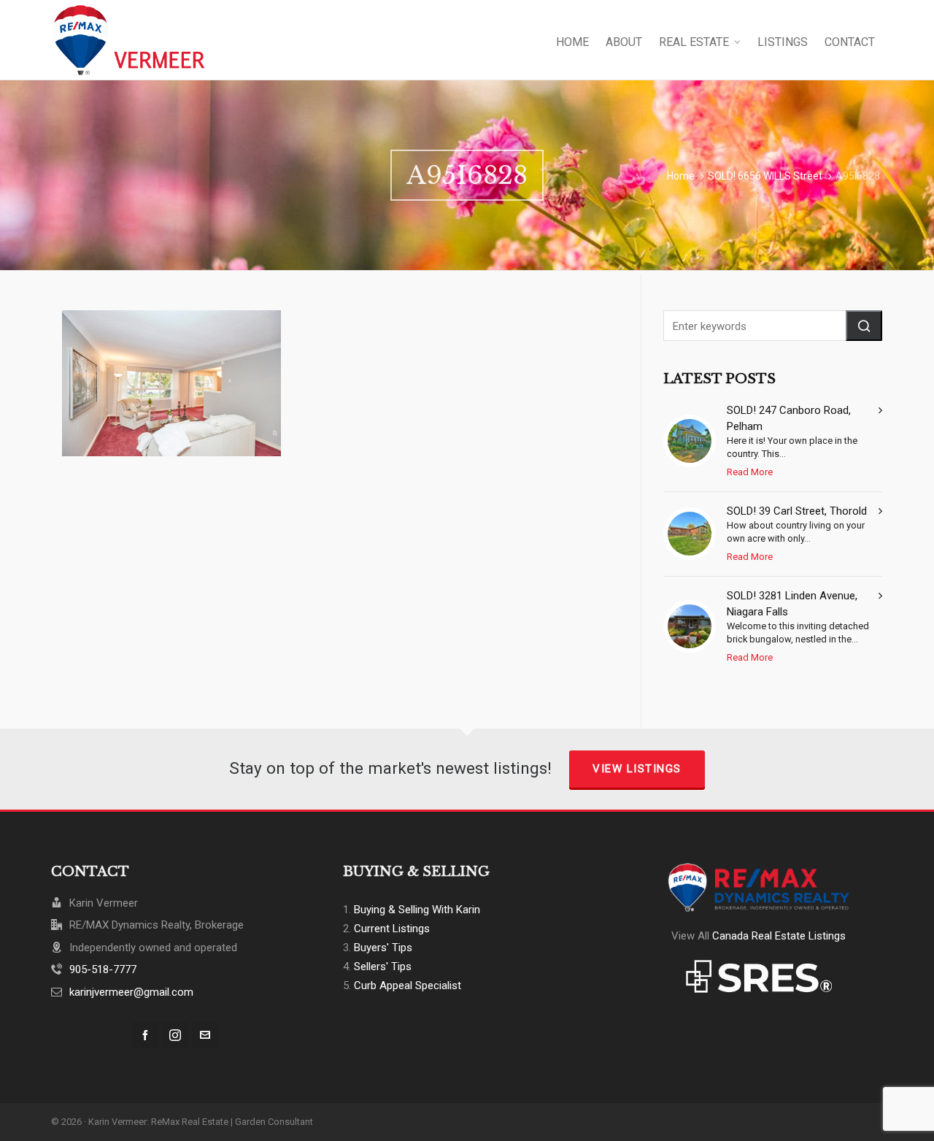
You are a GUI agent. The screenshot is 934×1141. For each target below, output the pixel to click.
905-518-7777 (102, 969)
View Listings (637, 768)
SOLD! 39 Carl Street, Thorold (797, 511)
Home (681, 176)
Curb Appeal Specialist (407, 985)
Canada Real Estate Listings (779, 935)
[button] (864, 325)
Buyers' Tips (383, 947)
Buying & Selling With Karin (417, 909)
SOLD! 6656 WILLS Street (765, 176)
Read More (750, 471)
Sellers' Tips (383, 966)
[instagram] (175, 1035)
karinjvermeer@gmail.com (131, 992)
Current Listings (392, 928)
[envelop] (205, 1035)
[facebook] (145, 1035)
